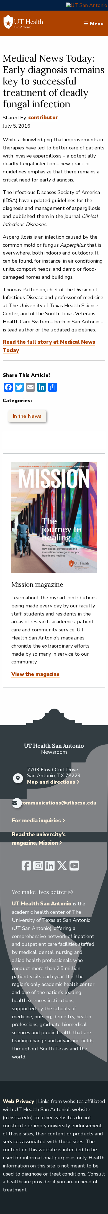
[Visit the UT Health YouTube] (74, 868)
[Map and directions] (18, 778)
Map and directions (51, 782)
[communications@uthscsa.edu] (14, 803)
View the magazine (35, 674)
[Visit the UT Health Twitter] (62, 868)
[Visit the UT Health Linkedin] (50, 868)
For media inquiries (36, 820)
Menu (97, 23)
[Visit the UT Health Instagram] (38, 868)
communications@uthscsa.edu (58, 803)
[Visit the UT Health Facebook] (26, 868)
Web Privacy (18, 1101)
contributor (43, 117)
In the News (27, 416)
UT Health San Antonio (41, 903)
